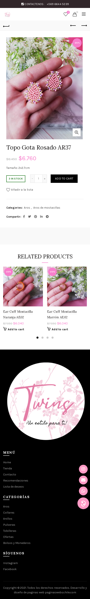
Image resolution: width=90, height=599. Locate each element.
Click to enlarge (77, 132)
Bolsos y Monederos (17, 543)
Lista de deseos (68, 12)
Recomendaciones (15, 480)
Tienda (7, 468)
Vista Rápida (39, 277)
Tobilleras (9, 531)
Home (7, 462)
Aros (27, 207)
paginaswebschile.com (60, 592)
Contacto (9, 474)
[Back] (6, 26)
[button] (83, 503)
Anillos (7, 518)
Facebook (10, 569)
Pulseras (9, 525)
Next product (83, 26)
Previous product (73, 26)
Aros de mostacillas (46, 207)
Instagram (10, 563)
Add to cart (64, 178)
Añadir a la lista (22, 189)
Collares (8, 512)
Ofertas (8, 537)
